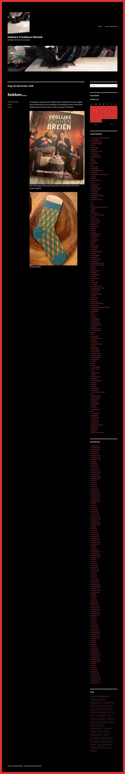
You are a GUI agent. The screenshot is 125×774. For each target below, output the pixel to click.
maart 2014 (94, 579)
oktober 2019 (95, 498)
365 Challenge (95, 140)
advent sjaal (94, 147)
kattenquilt (110, 719)
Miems (93, 725)
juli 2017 (93, 546)
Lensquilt (94, 284)
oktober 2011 (95, 634)
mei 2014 (94, 575)
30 (96, 121)
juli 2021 (93, 461)
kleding (93, 267)
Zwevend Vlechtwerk (97, 432)
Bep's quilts (94, 167)
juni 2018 (94, 528)
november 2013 (95, 586)
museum (94, 317)
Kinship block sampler (98, 263)
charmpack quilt (96, 188)
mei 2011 (93, 644)
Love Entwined (95, 290)
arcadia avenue (95, 706)
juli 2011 (93, 640)
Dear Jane (94, 197)
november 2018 (95, 519)
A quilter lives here (96, 143)
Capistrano (94, 186)
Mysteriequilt (95, 319)
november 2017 (95, 538)
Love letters (94, 292)
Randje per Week (96, 353)
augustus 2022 (95, 449)
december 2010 (95, 654)
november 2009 (96, 679)
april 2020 (94, 486)
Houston (94, 238)
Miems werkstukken (97, 303)
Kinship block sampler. (98, 265)
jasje (92, 244)
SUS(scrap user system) (98, 392)
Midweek (111, 722)
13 (111, 111)
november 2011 (95, 632)
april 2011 (94, 646)
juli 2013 (93, 594)
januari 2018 (95, 536)
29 (92, 121)
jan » (111, 124)
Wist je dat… (94, 427)
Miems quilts (95, 301)
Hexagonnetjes (95, 234)
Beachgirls (105, 706)
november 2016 (95, 552)
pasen (93, 332)
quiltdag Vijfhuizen (96, 344)
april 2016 (94, 565)
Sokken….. (17, 94)
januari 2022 (95, 453)
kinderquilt (94, 261)
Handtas (93, 230)
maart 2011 (94, 648)
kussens (93, 276)
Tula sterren (95, 402)
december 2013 (95, 584)
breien (93, 182)
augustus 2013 (95, 592)
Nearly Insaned (95, 323)
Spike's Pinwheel (96, 380)
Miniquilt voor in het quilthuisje (100, 307)
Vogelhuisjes (95, 421)
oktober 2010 (95, 658)
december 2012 (95, 607)
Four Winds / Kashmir (97, 215)
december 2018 (95, 517)
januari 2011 (94, 652)
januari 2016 (95, 571)
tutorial (93, 405)
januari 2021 (95, 469)
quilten (93, 346)
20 (111, 114)
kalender (103, 719)
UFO (92, 411)
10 (99, 111)
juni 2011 (94, 642)
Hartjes (93, 232)
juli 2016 (93, 559)
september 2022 (96, 448)
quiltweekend (95, 352)
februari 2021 (95, 467)
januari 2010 (95, 675)
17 (99, 114)
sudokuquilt (94, 390)
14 (115, 111)
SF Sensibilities (95, 367)
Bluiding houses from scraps (99, 174)
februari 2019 (95, 513)
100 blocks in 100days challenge (100, 138)
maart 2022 (94, 451)
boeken (93, 176)
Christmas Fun (95, 190)
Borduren (94, 178)
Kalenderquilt (95, 255)
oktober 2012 (95, 611)
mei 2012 (94, 621)
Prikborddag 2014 (96, 338)
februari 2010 (95, 673)
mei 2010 (94, 667)
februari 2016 (95, 569)
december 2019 (95, 494)
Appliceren (94, 153)
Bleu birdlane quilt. (96, 170)
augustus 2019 (95, 501)
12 (107, 111)
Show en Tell (95, 369)
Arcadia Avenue (95, 155)
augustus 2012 (95, 615)
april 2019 (94, 509)
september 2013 (96, 590)
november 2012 (95, 609)
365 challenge (95, 699)
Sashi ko (93, 361)
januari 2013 (94, 606)
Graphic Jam (95, 226)
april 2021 (94, 463)
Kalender (94, 253)
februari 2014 (95, 580)
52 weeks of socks (96, 142)
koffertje (93, 273)
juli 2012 (93, 617)
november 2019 (95, 496)
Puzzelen (94, 340)
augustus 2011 (95, 638)
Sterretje (93, 386)
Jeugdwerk (94, 247)
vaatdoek (93, 751)
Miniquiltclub (95, 309)
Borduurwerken (96, 180)
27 (111, 117)
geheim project (95, 222)
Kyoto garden (95, 278)
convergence (95, 194)
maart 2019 (94, 511)
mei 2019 (94, 507)
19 (107, 114)
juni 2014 (94, 573)
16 (96, 114)
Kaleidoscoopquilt (96, 251)
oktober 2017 (95, 540)
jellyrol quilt (94, 246)
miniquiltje (94, 311)
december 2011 (95, 631)
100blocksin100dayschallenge (100, 696)
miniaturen (94, 305)
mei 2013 (94, 598)
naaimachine (95, 321)
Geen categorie (95, 221)
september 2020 (96, 476)
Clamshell (94, 192)
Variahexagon (95, 417)
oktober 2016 (95, 553)
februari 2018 (95, 534)
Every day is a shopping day (99, 207)
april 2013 (94, 600)
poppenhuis (94, 336)
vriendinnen (95, 423)
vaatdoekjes (94, 415)
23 (96, 117)
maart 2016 (94, 567)
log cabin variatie (96, 286)
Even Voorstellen (111, 26)
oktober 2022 (95, 446)
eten (113, 712)
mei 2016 (94, 563)
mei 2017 (94, 548)
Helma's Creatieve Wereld (25, 37)
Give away (94, 224)
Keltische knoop (96, 259)
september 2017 (96, 542)
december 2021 (95, 455)
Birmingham (95, 169)
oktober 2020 (95, 475)
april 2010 (94, 669)
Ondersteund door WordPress (32, 766)
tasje (92, 394)
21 (115, 114)
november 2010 (95, 656)
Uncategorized (95, 413)
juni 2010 (94, 665)
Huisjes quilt (95, 240)
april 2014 (94, 577)
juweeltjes (94, 249)
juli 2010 (93, 663)
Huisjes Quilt (94, 719)
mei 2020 (94, 484)
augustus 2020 (95, 478)
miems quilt (100, 725)
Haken (93, 228)
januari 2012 (95, 629)
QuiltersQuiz (95, 348)
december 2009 (95, 677)
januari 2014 (95, 582)
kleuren (93, 269)
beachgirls (94, 163)
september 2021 (96, 459)
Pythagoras (94, 342)
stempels (94, 384)
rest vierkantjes (95, 355)
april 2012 (94, 623)
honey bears (95, 236)
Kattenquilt (94, 257)
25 (103, 117)
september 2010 (96, 659)
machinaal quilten (96, 294)
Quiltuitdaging (95, 350)
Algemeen (94, 149)
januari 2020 (95, 492)
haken (110, 715)
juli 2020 (93, 480)
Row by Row (94, 359)
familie (93, 209)
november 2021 (95, 457)
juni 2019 (94, 505)
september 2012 (96, 613)
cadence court (95, 184)
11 (103, 111)
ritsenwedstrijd (95, 357)
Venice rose (94, 419)
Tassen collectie (96, 396)
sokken (10, 104)
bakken (93, 161)
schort (93, 363)
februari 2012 (95, 627)
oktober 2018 (95, 521)
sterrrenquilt (95, 388)
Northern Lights (96, 328)
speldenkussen (95, 377)
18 (103, 114)
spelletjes (110, 741)
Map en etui (94, 298)
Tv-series (94, 407)
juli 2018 (93, 527)
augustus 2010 (95, 661)
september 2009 (96, 683)
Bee (92, 165)
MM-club (94, 315)
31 (99, 121)
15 (92, 114)
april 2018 (94, 530)
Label (93, 280)
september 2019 (96, 500)
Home (100, 26)
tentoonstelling (95, 398)
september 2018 (96, 523)
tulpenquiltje (95, 404)
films (93, 211)
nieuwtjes (94, 326)
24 (100, 117)
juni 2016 (94, 561)
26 (107, 117)
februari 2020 (95, 490)
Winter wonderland (97, 425)
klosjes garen (95, 271)
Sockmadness (95, 373)
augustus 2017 (95, 544)
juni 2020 (94, 482)
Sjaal (92, 371)
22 (92, 117)
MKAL (93, 313)
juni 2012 (94, 619)
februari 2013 (95, 604)
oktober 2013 (95, 588)
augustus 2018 (95, 525)
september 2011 (95, 636)
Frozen (93, 217)
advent (103, 699)
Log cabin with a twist (97, 288)
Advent (93, 145)
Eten (92, 205)
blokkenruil (94, 172)
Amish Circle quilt (96, 151)
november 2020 (96, 473)
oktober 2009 (95, 681)
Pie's (92, 334)
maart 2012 (94, 625)
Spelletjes (94, 378)
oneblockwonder (96, 330)
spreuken (94, 382)
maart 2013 (94, 602)
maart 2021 (94, 465)
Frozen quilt (94, 219)
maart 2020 (94, 488)
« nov (95, 124)
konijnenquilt (95, 274)
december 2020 (95, 471)
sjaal (110, 738)
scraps (93, 365)
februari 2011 (95, 650)
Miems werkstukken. (97, 728)
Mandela (93, 296)
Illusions (94, 242)
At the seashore (95, 157)
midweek (94, 300)
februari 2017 (95, 550)
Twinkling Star (95, 409)
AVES (93, 159)
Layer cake (94, 282)
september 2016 (96, 555)
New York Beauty (96, 325)
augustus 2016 (95, 557)
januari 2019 (95, 515)
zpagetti (93, 430)
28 (115, 117)
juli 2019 (93, 503)
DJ (92, 201)
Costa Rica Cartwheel (97, 195)
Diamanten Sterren (97, 199)
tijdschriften (95, 400)
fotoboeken (94, 213)
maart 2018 (94, 532)
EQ (92, 203)
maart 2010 (94, 671)
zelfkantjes (94, 429)
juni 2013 (94, 596)
